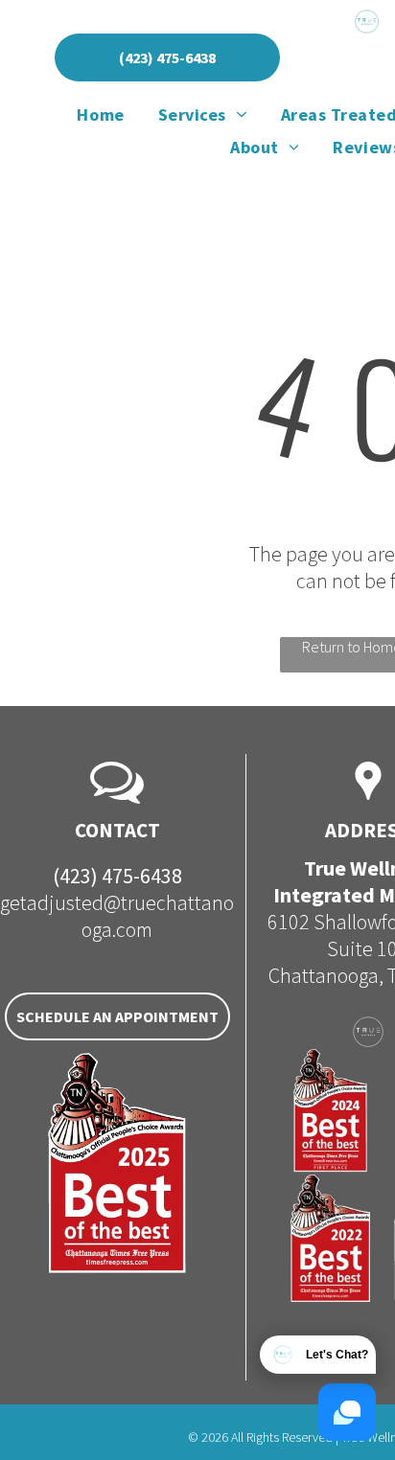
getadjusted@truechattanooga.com (117, 916)
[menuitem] (102, 114)
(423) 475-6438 (117, 875)
